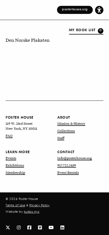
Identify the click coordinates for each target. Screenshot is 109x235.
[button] (99, 9)
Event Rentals (68, 172)
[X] (8, 227)
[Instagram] (19, 227)
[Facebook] (29, 227)
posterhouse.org (75, 9)
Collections (66, 130)
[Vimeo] (40, 227)
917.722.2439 (66, 165)
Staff (60, 137)
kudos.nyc (32, 212)
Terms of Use (15, 205)
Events (11, 157)
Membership (15, 172)
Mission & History (71, 123)
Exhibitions (15, 165)
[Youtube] (51, 227)
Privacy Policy (39, 205)
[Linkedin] (62, 227)
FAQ (9, 135)
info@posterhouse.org (74, 157)
